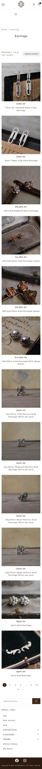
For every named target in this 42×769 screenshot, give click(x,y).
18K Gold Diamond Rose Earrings (21, 211)
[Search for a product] (16, 14)
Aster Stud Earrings (21, 625)
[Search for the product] (36, 701)
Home (5, 30)
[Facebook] (17, 760)
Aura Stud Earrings (21, 675)
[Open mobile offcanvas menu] (3, 4)
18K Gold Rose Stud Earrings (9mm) (21, 311)
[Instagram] (25, 760)
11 (18, 689)
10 (37, 685)
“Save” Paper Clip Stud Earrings (21, 161)
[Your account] (34, 4)
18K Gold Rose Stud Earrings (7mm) (21, 261)
